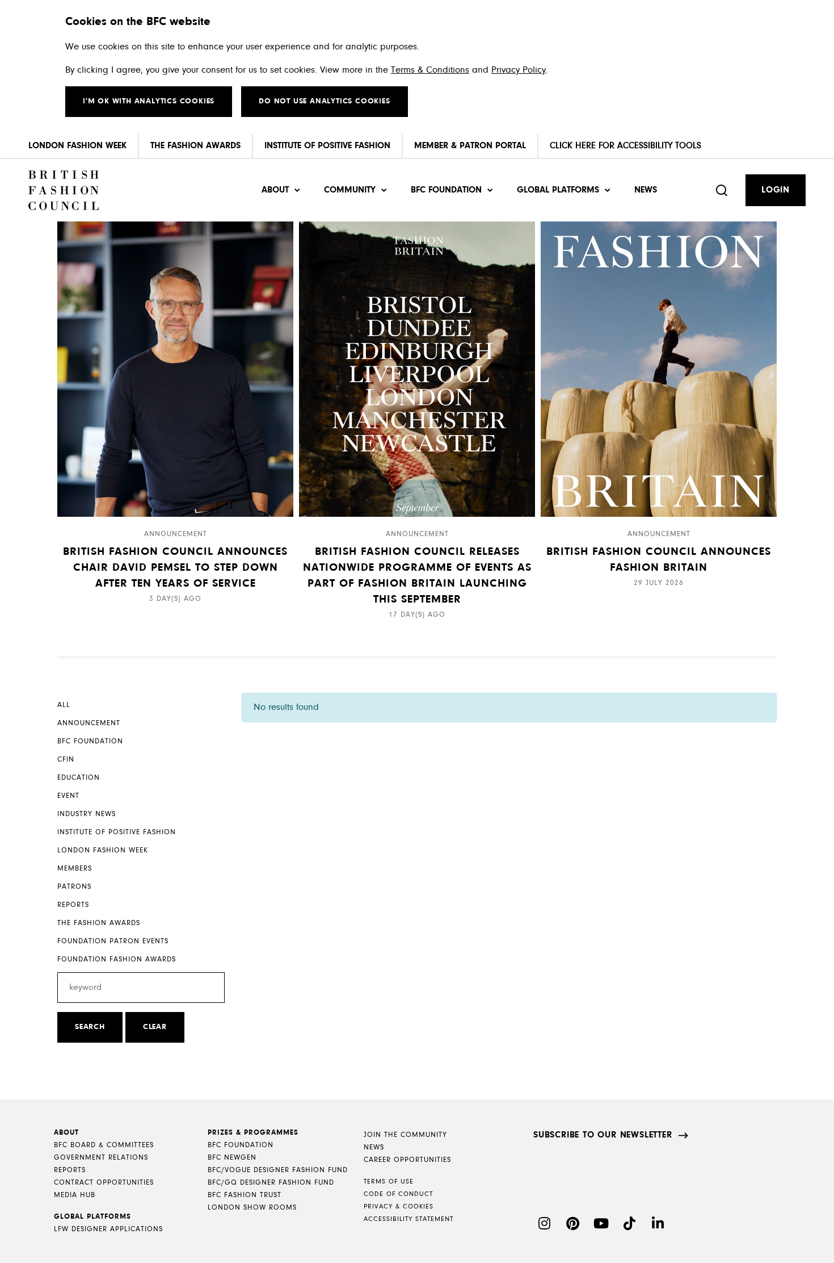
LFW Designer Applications (108, 1229)
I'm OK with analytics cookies (148, 102)
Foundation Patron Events (113, 941)
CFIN (65, 759)
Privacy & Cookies (398, 1206)
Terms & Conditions (430, 70)
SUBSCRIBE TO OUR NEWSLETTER (602, 1135)
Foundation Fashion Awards (116, 959)
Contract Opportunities (104, 1182)
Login (775, 190)
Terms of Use (389, 1181)
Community (350, 190)
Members (74, 868)
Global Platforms (558, 190)
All (63, 705)
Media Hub (74, 1195)
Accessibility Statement (408, 1219)
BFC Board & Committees (104, 1145)
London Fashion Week (77, 145)
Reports (73, 905)
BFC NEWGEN (232, 1157)
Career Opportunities (407, 1160)
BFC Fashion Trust (244, 1195)
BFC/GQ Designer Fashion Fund (271, 1182)
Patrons (74, 886)
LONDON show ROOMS (252, 1207)
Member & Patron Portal (470, 145)
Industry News (86, 814)
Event (68, 796)
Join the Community (405, 1135)
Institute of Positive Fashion (327, 145)
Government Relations (101, 1157)
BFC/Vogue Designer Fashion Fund (278, 1170)
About (275, 190)
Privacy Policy (518, 70)
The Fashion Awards (195, 145)
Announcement (88, 723)
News (645, 190)
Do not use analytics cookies (324, 102)
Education (78, 777)
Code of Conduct (398, 1194)
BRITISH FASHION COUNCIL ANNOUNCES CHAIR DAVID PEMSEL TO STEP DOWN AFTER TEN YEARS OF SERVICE (175, 567)
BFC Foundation (446, 190)
